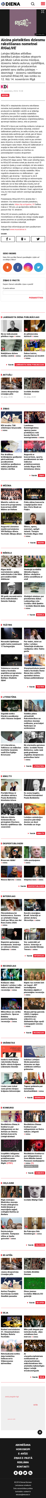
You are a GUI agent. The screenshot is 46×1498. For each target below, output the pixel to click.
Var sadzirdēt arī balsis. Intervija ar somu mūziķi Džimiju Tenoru (34, 946)
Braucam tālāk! (8, 861)
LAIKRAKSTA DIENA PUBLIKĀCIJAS (21, 317)
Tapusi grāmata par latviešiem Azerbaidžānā (34, 1088)
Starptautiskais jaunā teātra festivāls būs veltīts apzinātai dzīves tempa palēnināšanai (34, 673)
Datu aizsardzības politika (23, 1488)
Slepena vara (33, 879)
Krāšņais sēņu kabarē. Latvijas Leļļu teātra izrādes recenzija (11, 986)
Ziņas (6, 408)
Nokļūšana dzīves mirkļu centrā (11, 354)
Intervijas (9, 896)
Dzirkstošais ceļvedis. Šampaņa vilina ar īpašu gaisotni (10, 1235)
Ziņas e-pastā (23, 1458)
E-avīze (23, 1453)
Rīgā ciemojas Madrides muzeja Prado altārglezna (10, 1207)
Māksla (7, 552)
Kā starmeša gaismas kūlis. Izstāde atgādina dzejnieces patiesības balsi (34, 752)
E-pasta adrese (9, 288)
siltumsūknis (31, 1421)
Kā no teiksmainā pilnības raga (10, 335)
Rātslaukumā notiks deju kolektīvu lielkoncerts (10, 1359)
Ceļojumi (8, 1183)
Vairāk (11, 365)
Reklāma (23, 1462)
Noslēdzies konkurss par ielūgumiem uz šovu (34, 1158)
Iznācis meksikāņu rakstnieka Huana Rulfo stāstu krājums (11, 1063)
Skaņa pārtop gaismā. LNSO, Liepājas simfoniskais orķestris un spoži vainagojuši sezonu (34, 1019)
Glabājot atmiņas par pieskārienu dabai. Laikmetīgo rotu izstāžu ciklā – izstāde (34, 602)
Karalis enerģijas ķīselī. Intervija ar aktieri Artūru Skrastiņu (32, 916)
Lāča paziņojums (32, 861)
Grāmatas (9, 1042)
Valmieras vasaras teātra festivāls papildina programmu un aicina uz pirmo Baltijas (11, 674)
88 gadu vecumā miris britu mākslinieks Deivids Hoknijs (11, 598)
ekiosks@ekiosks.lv (23, 1495)
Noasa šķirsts (11, 879)
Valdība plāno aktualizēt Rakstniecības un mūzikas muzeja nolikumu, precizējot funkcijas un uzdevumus (34, 720)
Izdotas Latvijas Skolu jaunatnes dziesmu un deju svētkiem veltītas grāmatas (32, 1064)
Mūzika (5, 95)
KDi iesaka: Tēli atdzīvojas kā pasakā (11, 427)
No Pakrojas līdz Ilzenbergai (33, 1232)
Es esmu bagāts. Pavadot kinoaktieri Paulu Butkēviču (33, 795)
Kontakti (23, 1466)
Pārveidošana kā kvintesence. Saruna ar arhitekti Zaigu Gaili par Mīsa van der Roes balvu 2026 (11, 919)
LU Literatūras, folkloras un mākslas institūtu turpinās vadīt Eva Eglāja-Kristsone (11, 750)
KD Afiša (8, 1255)
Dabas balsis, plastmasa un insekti (34, 355)
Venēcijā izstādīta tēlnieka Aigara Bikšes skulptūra (33, 574)
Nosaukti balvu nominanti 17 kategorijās (11, 644)
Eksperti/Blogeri (13, 843)
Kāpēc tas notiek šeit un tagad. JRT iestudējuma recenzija (34, 988)
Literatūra (9, 697)
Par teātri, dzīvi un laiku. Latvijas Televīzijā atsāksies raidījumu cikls (34, 646)
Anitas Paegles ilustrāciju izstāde (9, 1293)
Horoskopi (23, 1449)
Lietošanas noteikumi (23, 1485)
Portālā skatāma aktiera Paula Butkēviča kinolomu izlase (9, 796)
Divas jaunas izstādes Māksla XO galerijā (33, 1293)
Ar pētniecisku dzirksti (31, 335)
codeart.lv (27, 1491)
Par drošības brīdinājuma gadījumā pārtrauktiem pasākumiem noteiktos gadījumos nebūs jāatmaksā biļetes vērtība (11, 461)
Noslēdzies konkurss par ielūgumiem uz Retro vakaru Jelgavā (34, 1129)
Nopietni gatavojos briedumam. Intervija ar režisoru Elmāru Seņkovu (11, 946)
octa (35, 1404)
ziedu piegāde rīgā (12, 1397)
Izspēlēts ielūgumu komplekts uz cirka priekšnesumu (10, 1158)
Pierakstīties (36, 298)
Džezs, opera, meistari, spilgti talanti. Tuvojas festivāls (33, 531)
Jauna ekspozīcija (10, 392)
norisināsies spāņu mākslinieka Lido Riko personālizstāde (11, 574)
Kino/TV (7, 776)
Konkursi (8, 1107)
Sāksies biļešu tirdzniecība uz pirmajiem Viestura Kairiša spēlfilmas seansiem (11, 822)
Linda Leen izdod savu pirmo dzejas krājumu (10, 1088)
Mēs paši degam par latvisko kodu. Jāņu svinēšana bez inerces (33, 1333)
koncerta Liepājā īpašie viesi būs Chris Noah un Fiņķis (34, 506)
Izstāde (33, 1200)
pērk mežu (22, 1398)
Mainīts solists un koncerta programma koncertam (11, 506)
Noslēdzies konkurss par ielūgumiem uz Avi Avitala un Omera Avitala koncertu (10, 1130)
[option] (23, 22)
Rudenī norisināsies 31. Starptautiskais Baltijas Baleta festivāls (10, 1333)
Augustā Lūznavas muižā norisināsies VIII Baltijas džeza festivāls (11, 530)
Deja (5, 1312)
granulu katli (11, 1419)
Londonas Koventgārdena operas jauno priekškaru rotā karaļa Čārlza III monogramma (34, 431)
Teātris (7, 625)
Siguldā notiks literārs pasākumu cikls (11, 716)
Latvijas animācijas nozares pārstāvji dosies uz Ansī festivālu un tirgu (33, 821)
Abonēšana (23, 1445)
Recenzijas (9, 966)
